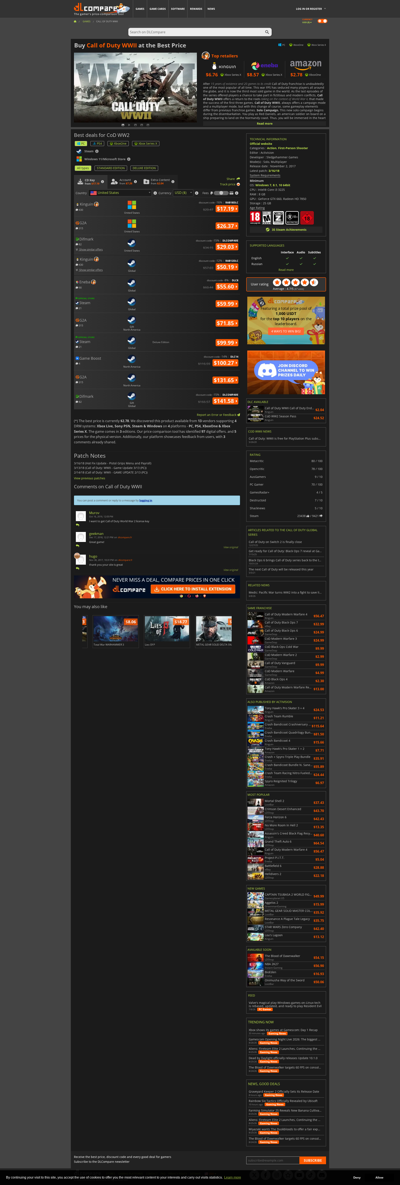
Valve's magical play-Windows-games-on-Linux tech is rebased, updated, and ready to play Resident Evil (285, 1004)
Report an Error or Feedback (217, 415)
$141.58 (224, 400)
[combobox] (120, 193)
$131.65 (224, 380)
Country (81, 193)
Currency (165, 193)
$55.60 (226, 286)
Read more (264, 123)
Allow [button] (379, 1177)
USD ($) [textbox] (180, 192)
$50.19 (226, 266)
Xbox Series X (148, 143)
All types (83, 168)
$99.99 (226, 342)
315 (80, 228)
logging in (145, 500)
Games (140, 9)
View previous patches (89, 478)
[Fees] (221, 193)
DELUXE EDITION (144, 168)
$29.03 (226, 246)
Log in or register (309, 9)
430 (80, 209)
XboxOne (120, 143)
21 (80, 308)
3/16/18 (274, 171)
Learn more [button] (232, 1177)
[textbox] (105, 193)
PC (83, 143)
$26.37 (226, 225)
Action (271, 148)
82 (80, 244)
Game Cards (158, 9)
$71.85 (226, 323)
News (211, 9)
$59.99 (226, 303)
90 (80, 287)
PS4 (99, 143)
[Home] (75, 21)
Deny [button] (357, 1177)
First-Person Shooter (293, 148)
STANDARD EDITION (111, 168)
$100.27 (224, 362)
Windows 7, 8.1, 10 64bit (272, 185)
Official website (261, 144)
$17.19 (226, 208)
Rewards (196, 9)
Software (178, 9)
